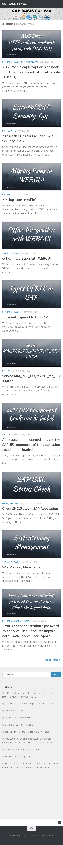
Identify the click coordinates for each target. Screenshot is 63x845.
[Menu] (59, 4)
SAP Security (9, 131)
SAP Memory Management (23, 567)
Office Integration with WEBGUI (26, 258)
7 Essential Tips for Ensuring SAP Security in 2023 (29, 703)
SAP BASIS (7, 62)
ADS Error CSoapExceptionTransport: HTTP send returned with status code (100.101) (31, 72)
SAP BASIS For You (14, 4)
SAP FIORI (6, 371)
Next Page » (53, 659)
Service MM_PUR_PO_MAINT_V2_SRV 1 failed (27, 731)
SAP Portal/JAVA (30, 62)
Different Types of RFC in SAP (25, 317)
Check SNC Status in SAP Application (30, 508)
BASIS (17, 62)
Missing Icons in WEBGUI (21, 200)
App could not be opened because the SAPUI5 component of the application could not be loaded (31, 445)
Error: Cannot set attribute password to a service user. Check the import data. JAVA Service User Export (30, 631)
